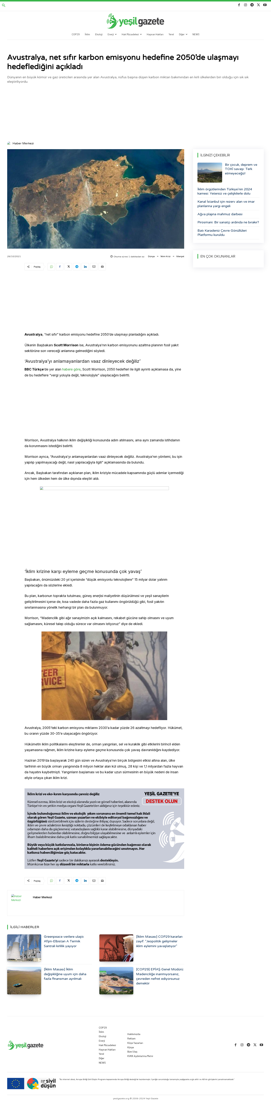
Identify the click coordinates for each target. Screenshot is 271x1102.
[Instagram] (245, 5)
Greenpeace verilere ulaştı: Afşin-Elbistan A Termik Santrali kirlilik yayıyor (64, 941)
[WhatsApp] (51, 266)
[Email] (93, 266)
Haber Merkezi (23, 143)
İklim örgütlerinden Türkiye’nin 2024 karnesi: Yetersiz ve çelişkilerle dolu (224, 191)
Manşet (180, 256)
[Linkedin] (85, 266)
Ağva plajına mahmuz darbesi (219, 214)
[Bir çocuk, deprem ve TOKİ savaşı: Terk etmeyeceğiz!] (209, 173)
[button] (3, 5)
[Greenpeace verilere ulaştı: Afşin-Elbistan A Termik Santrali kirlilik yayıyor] (24, 948)
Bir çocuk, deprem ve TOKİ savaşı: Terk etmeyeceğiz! (241, 169)
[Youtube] (265, 5)
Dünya (151, 256)
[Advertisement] (135, 112)
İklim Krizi (166, 256)
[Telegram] (252, 5)
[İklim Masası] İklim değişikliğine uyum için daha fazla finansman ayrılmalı (65, 974)
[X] (258, 5)
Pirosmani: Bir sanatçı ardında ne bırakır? (228, 222)
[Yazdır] (102, 266)
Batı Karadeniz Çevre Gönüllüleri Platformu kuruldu (222, 233)
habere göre (71, 369)
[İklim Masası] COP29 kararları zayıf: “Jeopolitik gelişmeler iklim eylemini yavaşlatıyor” (159, 941)
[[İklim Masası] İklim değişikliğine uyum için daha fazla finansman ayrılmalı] (24, 980)
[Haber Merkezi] (9, 143)
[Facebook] (239, 5)
